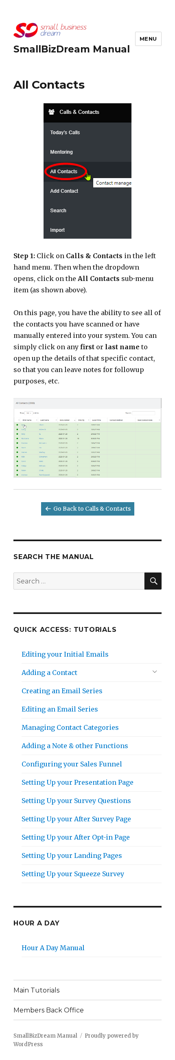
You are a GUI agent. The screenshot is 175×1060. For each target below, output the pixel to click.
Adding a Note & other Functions (75, 746)
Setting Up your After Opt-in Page (76, 837)
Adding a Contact (49, 672)
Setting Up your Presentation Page (77, 782)
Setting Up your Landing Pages (72, 855)
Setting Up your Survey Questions (76, 801)
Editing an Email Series (60, 709)
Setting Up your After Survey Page (76, 819)
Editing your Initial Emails (65, 654)
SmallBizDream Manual (71, 49)
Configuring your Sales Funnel (72, 764)
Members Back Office (48, 1010)
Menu (148, 38)
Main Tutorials (36, 990)
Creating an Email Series (62, 691)
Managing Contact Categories (70, 727)
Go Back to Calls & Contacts (92, 508)
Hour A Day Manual (53, 948)
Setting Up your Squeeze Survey (73, 874)
